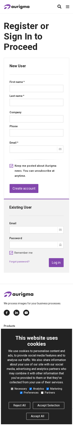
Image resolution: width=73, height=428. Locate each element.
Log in (56, 262)
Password (15, 238)
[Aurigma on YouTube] (26, 313)
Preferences (31, 392)
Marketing (56, 388)
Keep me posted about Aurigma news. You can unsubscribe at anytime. (35, 170)
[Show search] (59, 6)
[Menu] (67, 6)
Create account (24, 188)
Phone (14, 126)
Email (12, 223)
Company (15, 112)
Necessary (21, 388)
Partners (50, 392)
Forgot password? (19, 261)
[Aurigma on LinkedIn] (16, 313)
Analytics (38, 388)
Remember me (23, 252)
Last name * (17, 95)
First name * (17, 81)
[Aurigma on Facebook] (7, 313)
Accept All (37, 416)
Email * (14, 142)
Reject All (19, 405)
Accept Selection (48, 405)
